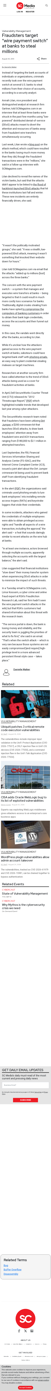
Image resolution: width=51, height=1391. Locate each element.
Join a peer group (40, 1356)
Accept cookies (25, 1387)
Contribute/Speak (16, 1356)
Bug (6, 1265)
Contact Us (29, 1344)
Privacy (44, 1344)
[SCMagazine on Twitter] (25, 1331)
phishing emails (38, 357)
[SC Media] (25, 6)
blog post (34, 144)
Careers (37, 1344)
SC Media (7, 1344)
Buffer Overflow (13, 1269)
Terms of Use (38, 1092)
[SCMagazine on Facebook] (19, 1331)
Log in (20, 12)
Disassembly (11, 1273)
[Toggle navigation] (5, 5)
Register (30, 12)
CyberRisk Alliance (18, 1344)
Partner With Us (25, 1360)
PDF (29, 400)
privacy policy (43, 1380)
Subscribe (25, 1100)
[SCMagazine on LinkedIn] (32, 1331)
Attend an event (29, 1356)
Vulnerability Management (16, 31)
